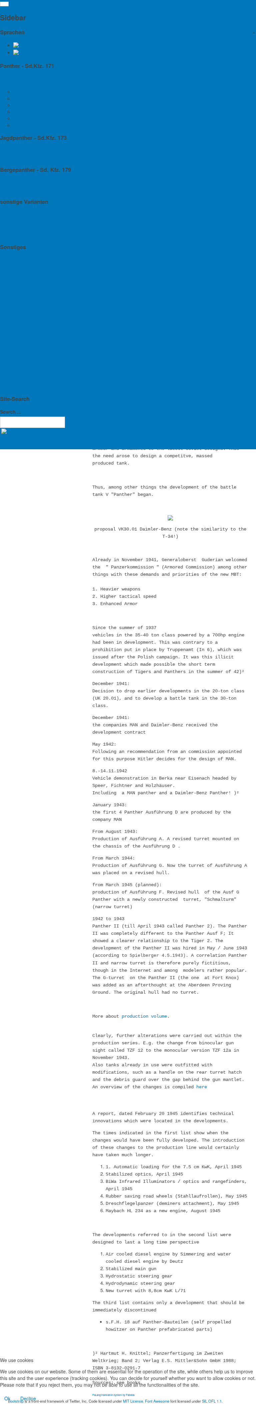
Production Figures (33, 111)
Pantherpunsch (21, 263)
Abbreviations (19, 343)
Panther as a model (25, 316)
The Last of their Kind (36, 125)
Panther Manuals (31, 118)
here (201, 1087)
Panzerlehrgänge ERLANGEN (36, 276)
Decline (28, 1398)
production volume (144, 1016)
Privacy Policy (19, 383)
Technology (25, 98)
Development (27, 91)
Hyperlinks (16, 329)
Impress (13, 356)
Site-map (14, 369)
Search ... (10, 411)
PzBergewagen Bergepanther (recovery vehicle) (55, 185)
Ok (7, 1398)
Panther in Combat (33, 105)
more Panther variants (28, 217)
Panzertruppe (19, 303)
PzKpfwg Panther (23, 81)
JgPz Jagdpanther (24, 154)
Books (11, 289)
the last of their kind (25, 231)
